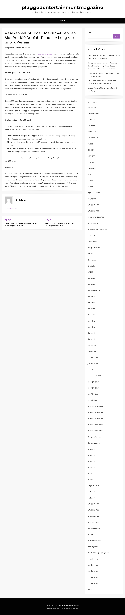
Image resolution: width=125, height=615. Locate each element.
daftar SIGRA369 (94, 132)
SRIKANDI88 (92, 400)
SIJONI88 (91, 126)
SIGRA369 (91, 119)
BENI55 (90, 144)
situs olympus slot (94, 541)
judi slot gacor (93, 357)
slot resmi (91, 296)
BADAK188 (92, 199)
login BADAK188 (94, 193)
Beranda (63, 21)
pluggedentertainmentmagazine (62, 7)
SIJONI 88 (91, 156)
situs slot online (93, 522)
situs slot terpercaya (95, 406)
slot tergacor (92, 260)
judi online (91, 321)
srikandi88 (91, 449)
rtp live (90, 534)
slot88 (90, 589)
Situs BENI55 (92, 235)
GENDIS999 (92, 150)
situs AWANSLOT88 (95, 223)
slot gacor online (94, 248)
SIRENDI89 (92, 107)
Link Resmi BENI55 (94, 376)
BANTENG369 (93, 382)
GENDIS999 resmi (94, 162)
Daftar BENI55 (93, 242)
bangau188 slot (93, 486)
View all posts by (11, 209)
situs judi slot (92, 266)
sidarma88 (92, 254)
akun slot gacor (93, 559)
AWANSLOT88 (93, 205)
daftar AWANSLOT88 (96, 217)
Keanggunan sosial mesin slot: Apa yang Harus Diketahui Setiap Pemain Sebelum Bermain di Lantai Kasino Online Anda (102, 66)
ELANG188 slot (93, 113)
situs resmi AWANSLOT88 (97, 229)
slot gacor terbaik (94, 290)
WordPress (75, 608)
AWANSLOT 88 (93, 211)
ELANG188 (92, 168)
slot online (91, 278)
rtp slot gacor (93, 547)
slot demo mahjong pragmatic (98, 553)
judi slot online (93, 565)
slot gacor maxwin (94, 443)
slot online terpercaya (45, 54)
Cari (89, 32)
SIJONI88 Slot (93, 138)
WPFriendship (61, 608)
